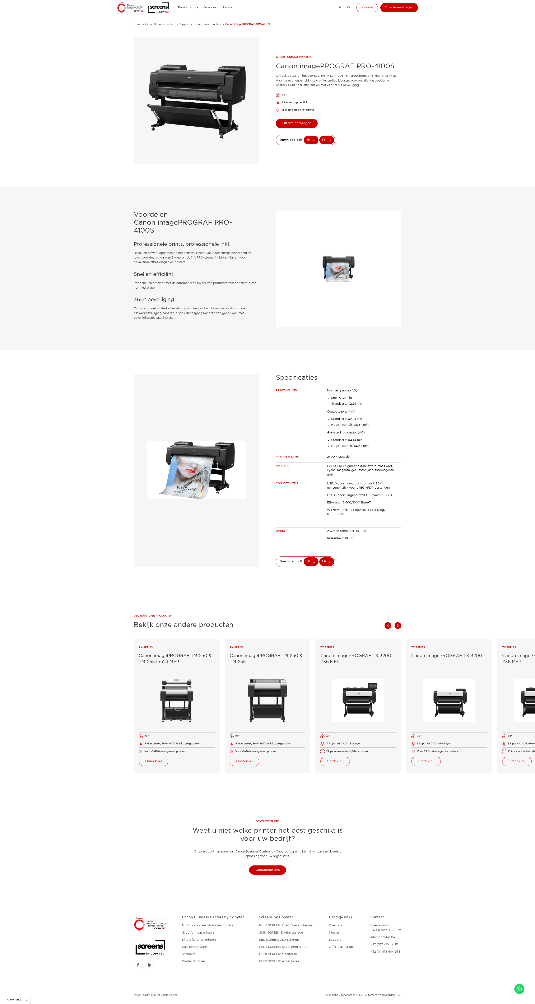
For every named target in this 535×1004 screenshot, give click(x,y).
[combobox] (17, 1000)
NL (341, 7)
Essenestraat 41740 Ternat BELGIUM (385, 927)
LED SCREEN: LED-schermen (280, 939)
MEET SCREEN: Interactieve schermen (286, 925)
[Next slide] (398, 625)
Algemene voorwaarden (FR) (383, 995)
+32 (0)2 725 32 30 (384, 944)
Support (367, 7)
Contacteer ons (268, 869)
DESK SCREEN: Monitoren (278, 954)
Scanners (188, 954)
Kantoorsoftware (194, 946)
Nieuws (227, 7)
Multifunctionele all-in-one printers (207, 925)
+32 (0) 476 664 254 (385, 951)
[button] (188, 7)
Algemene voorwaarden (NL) (344, 995)
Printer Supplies (193, 961)
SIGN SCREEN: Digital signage (281, 932)
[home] (130, 7)
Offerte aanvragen (399, 7)
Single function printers (199, 939)
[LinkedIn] (149, 965)
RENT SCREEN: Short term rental (283, 946)
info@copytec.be (382, 937)
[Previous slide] (388, 625)
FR (348, 7)
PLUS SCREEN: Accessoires (279, 961)
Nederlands (14, 999)
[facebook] (138, 965)
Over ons (210, 7)
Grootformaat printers (198, 932)
